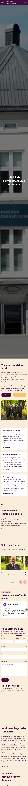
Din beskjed (4, 661)
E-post (3, 646)
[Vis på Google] (4, 604)
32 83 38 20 (19, 395)
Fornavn (3, 638)
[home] (9, 2)
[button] (25, 2)
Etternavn (17, 638)
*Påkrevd (11, 638)
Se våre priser (6, 395)
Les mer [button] (5, 615)
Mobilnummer (4, 653)
